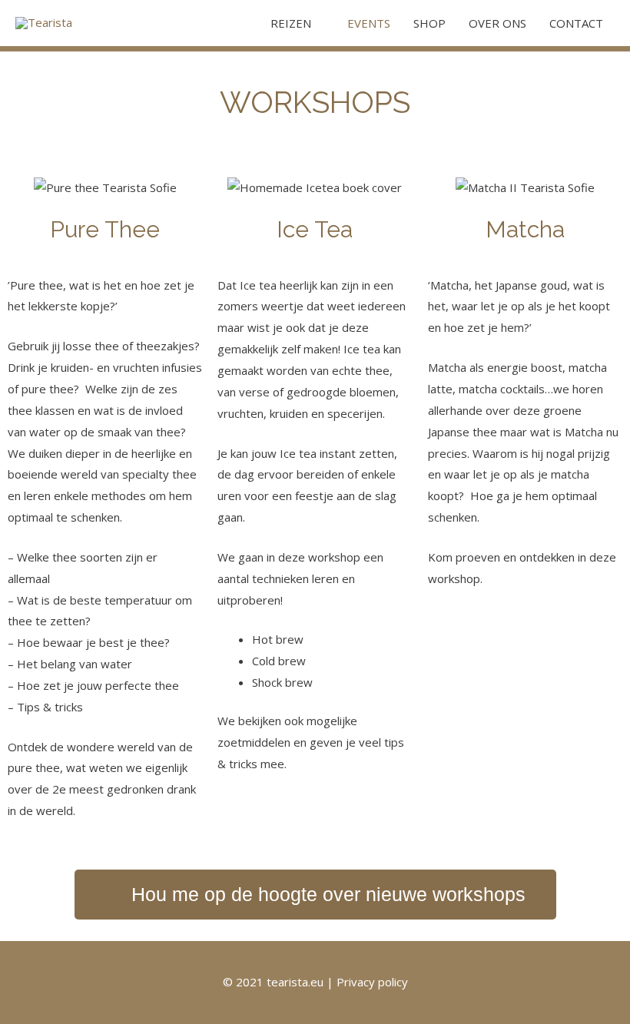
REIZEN (290, 23)
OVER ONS (497, 23)
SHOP (429, 23)
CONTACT (576, 23)
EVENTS (368, 23)
